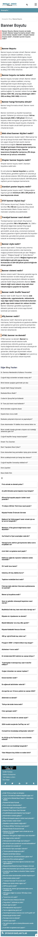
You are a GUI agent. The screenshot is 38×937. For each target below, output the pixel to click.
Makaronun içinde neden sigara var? (14, 883)
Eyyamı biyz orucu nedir (9, 414)
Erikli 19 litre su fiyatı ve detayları (13, 793)
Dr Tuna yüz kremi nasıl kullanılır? (13, 404)
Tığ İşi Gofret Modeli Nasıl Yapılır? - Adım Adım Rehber (18, 799)
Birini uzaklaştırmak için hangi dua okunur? (16, 457)
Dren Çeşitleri (5, 468)
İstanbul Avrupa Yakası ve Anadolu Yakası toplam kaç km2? (18, 872)
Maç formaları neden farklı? (12, 821)
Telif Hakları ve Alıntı (9, 777)
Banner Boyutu (17, 19)
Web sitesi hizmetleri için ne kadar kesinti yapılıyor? (19, 868)
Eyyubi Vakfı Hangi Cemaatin (11, 388)
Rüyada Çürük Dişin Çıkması (12, 854)
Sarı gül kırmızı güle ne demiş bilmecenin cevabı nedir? (18, 924)
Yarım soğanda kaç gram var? (12, 910)
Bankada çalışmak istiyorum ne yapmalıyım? (16, 419)
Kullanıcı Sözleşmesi (9, 774)
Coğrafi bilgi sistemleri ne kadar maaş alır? (16, 378)
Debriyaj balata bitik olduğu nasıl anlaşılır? (16, 841)
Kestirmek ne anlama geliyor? (12, 815)
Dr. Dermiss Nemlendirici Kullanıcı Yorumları (16, 372)
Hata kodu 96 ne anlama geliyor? (13, 859)
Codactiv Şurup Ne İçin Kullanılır (12, 398)
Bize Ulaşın (6, 780)
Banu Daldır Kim (6, 473)
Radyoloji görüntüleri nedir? (12, 915)
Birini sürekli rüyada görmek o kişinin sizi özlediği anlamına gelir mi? (18, 430)
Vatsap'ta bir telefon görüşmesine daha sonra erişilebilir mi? (18, 889)
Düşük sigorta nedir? (9, 905)
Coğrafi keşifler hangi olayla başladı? (14, 437)
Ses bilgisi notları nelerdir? (11, 838)
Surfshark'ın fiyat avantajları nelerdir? (15, 848)
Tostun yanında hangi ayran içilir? (14, 851)
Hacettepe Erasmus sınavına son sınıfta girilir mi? (19, 913)
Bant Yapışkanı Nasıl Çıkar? (10, 447)
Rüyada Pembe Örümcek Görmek (13, 829)
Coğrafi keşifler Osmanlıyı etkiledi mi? (14, 463)
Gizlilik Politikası (7, 772)
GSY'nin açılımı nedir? (10, 886)
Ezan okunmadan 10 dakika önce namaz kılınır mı (18, 424)
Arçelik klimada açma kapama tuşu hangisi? (17, 813)
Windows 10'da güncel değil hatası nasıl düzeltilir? (19, 835)
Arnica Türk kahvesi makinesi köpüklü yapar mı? (18, 795)
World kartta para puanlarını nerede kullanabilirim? (19, 843)
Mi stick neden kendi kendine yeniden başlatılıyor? (19, 875)
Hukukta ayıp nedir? (9, 920)
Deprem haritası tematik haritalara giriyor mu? (18, 856)
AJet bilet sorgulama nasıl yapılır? (14, 927)
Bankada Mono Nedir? (8, 393)
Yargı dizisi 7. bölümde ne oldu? (13, 902)
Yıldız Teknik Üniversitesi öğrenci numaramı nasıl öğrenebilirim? (18, 862)
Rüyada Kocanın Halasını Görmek (13, 900)
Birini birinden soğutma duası (11, 409)
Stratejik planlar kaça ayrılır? (12, 907)
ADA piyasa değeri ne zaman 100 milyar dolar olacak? (17, 893)
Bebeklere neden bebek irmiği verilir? (14, 823)
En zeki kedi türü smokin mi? (12, 846)
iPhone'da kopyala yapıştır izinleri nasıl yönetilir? (18, 818)
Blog (10, 19)
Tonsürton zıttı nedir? (10, 897)
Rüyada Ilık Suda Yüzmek (11, 802)
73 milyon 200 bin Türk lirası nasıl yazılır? (16, 826)
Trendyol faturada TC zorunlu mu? (14, 881)
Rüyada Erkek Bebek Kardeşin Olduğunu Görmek (18, 866)
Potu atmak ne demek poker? (12, 805)
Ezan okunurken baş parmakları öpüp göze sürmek (19, 452)
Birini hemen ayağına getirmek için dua (14, 383)
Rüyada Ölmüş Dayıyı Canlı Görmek (14, 810)
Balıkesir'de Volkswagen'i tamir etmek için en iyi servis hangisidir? (18, 832)
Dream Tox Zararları (8, 442)
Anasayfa (4, 10)
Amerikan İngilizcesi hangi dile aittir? (14, 808)
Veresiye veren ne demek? (11, 918)
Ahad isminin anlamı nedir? (11, 878)
